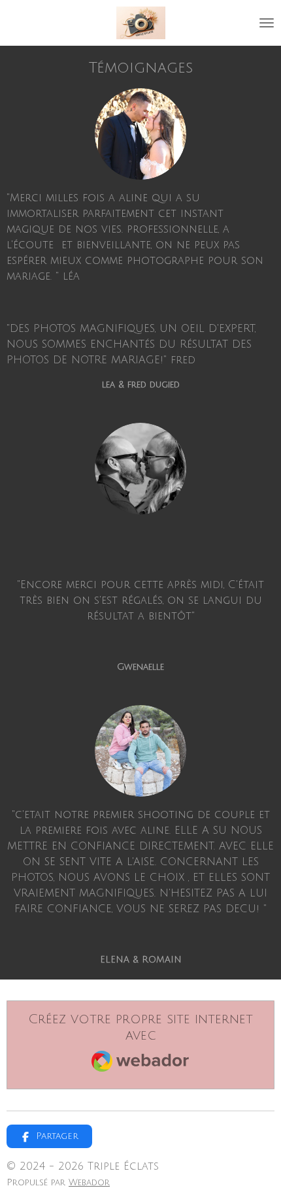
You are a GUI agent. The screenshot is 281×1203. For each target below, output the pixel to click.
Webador (89, 1182)
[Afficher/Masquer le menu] (266, 23)
